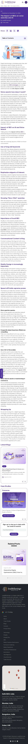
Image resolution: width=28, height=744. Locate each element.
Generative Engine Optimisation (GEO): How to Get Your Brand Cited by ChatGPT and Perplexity (13, 571)
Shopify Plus (7, 637)
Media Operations (8, 647)
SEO (9, 5)
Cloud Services (7, 657)
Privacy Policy (7, 628)
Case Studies (7, 621)
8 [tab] (18, 578)
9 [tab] (20, 578)
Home (2, 5)
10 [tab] (21, 578)
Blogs (5, 5)
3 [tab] (11, 578)
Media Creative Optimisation (11, 642)
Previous (23, 481)
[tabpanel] (14, 562)
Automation (7, 652)
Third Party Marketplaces (10, 649)
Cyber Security (7, 659)
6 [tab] (15, 578)
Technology (6, 632)
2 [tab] (9, 578)
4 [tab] (12, 578)
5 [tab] (14, 578)
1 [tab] (8, 578)
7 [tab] (17, 578)
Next (25, 481)
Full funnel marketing (9, 644)
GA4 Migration (7, 654)
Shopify (5, 635)
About (5, 618)
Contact (6, 626)
